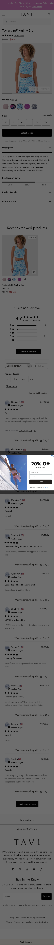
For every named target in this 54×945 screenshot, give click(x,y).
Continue (40, 482)
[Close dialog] (52, 456)
